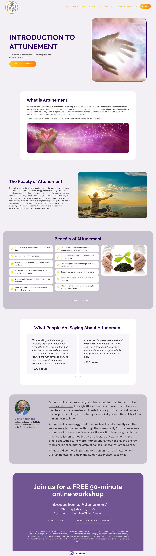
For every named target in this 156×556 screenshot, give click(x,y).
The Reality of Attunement (100, 6)
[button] (75, 376)
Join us (145, 6)
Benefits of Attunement (127, 6)
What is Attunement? (75, 6)
